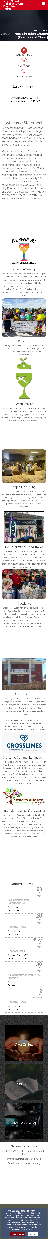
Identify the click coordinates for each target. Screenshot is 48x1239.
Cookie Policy (27, 1229)
